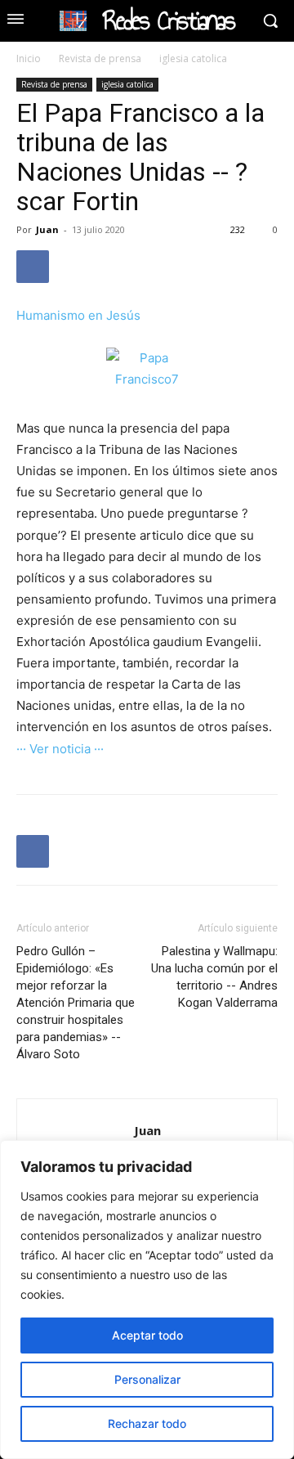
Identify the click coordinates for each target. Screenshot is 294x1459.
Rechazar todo (147, 1423)
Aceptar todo (147, 1335)
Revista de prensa (100, 58)
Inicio (28, 58)
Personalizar (147, 1379)
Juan (47, 229)
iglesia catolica (193, 58)
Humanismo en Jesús (78, 315)
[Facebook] (32, 266)
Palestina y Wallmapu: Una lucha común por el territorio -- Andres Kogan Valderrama (214, 977)
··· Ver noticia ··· (60, 748)
